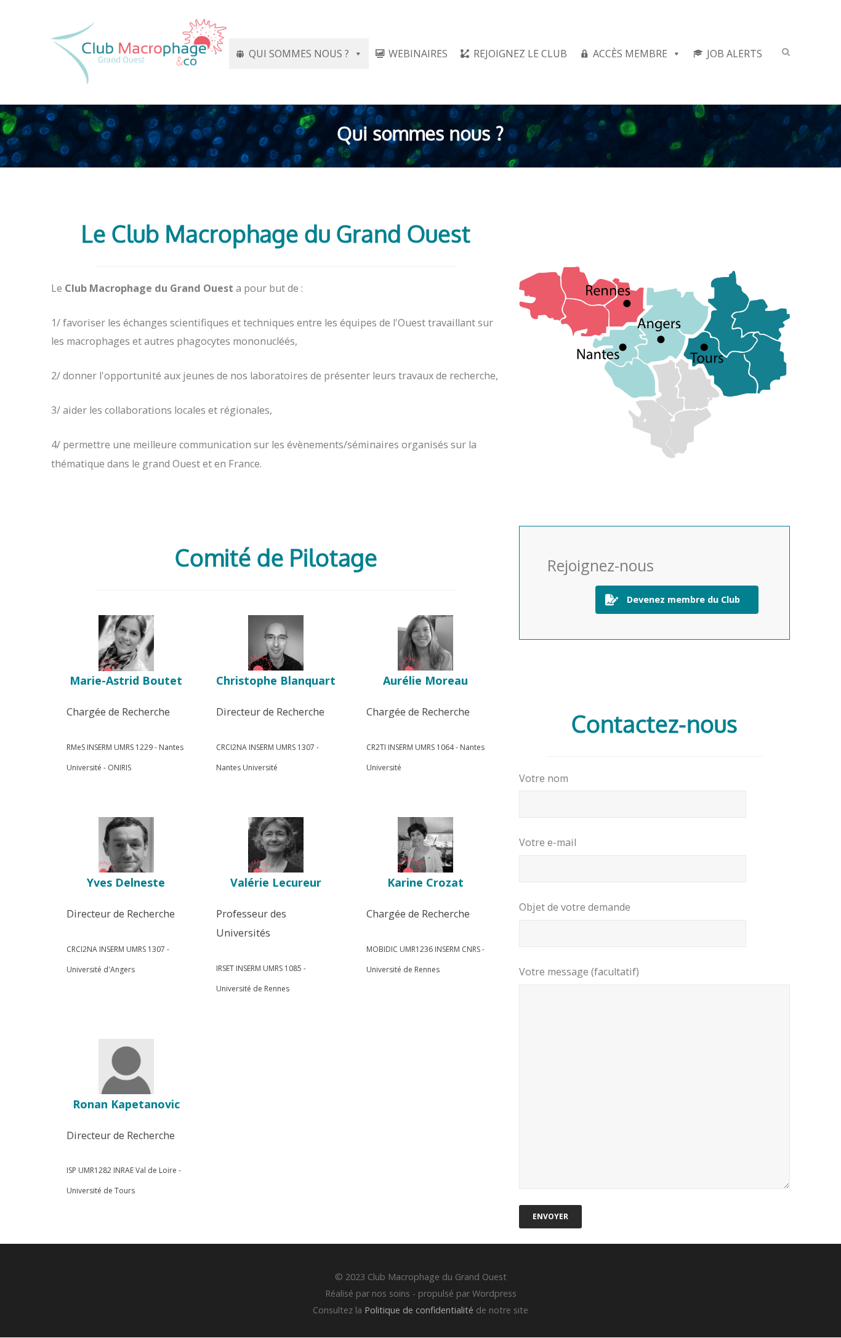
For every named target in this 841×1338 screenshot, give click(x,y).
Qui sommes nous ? (299, 53)
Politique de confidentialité (418, 1310)
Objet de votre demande (574, 907)
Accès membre (630, 53)
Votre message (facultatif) (579, 971)
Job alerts (734, 53)
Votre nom (543, 778)
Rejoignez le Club (520, 53)
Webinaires (418, 53)
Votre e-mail (547, 842)
